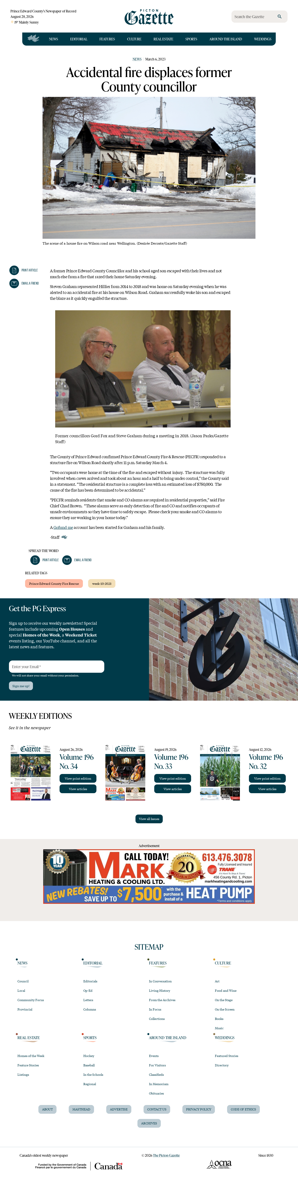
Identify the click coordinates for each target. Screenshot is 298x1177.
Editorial (78, 39)
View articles (78, 789)
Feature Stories (28, 1065)
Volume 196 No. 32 (266, 761)
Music (219, 1028)
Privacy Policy (198, 1109)
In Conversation (160, 981)
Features (107, 39)
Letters (88, 1000)
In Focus (155, 1009)
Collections (157, 1018)
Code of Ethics (243, 1109)
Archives (149, 1123)
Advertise (119, 1109)
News (53, 39)
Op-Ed (87, 990)
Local (21, 990)
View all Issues (149, 819)
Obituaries (156, 1093)
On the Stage (224, 1000)
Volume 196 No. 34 (77, 761)
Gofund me (63, 527)
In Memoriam (158, 1084)
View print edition (78, 778)
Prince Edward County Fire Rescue (54, 583)
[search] (279, 16)
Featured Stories (226, 1055)
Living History (159, 990)
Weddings (262, 39)
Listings (23, 1074)
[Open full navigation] (33, 39)
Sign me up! (20, 686)
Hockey (88, 1055)
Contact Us (156, 1109)
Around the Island (225, 39)
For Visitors (157, 1065)
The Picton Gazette (166, 1155)
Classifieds (156, 1074)
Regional (89, 1084)
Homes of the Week (30, 1055)
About (47, 1109)
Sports (191, 39)
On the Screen (225, 1009)
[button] (23, 270)
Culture (134, 39)
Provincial (24, 1009)
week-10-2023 (101, 583)
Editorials (90, 981)
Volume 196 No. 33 (171, 761)
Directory (222, 1065)
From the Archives (162, 1000)
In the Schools (93, 1074)
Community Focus (30, 1000)
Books (219, 1018)
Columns (89, 1009)
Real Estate (163, 39)
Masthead (81, 1109)
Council (23, 981)
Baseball (89, 1065)
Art (217, 981)
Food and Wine (225, 990)
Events (154, 1055)
